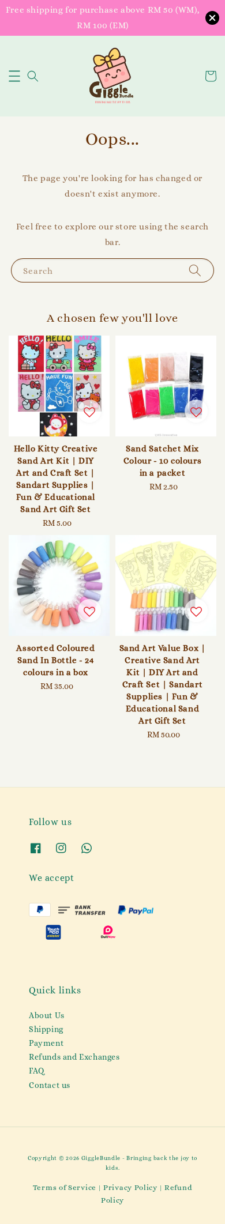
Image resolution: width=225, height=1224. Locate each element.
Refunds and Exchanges (74, 1056)
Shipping (46, 1029)
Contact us (49, 1085)
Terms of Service (64, 1187)
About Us (47, 1015)
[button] (14, 76)
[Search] (195, 270)
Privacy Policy (130, 1187)
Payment (46, 1043)
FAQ (36, 1070)
